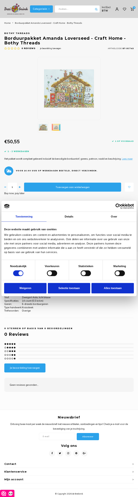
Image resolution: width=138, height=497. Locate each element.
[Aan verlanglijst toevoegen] (129, 187)
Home (7, 23)
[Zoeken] (96, 9)
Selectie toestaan (69, 288)
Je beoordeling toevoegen (50, 48)
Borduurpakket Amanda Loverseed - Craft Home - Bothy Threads (48, 23)
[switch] (52, 273)
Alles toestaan (113, 288)
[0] (132, 9)
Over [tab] (114, 216)
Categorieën (40, 9)
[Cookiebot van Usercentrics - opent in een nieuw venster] (118, 206)
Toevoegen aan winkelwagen (72, 187)
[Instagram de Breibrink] (68, 453)
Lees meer (127, 158)
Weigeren (25, 288)
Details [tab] (69, 216)
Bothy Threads (17, 33)
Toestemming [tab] (24, 216)
